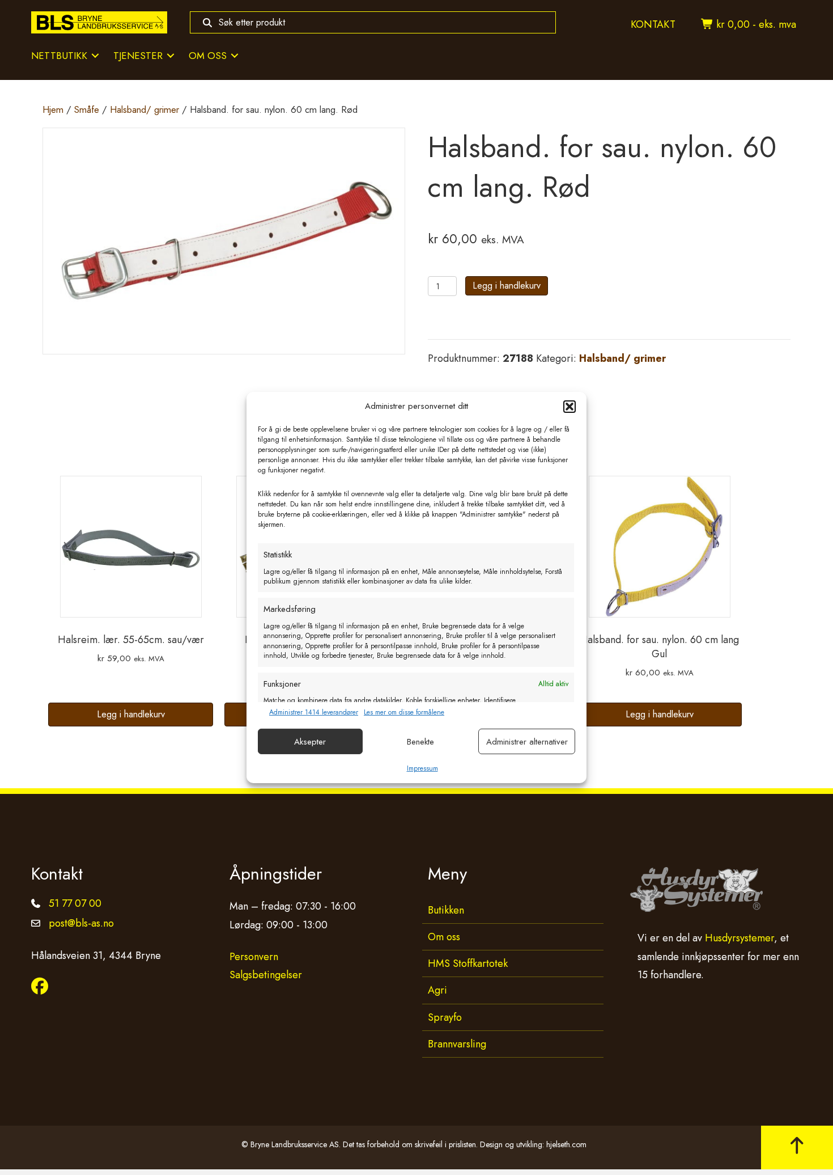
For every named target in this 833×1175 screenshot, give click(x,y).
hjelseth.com (566, 1144)
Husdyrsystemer (739, 938)
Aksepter (310, 742)
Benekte (420, 742)
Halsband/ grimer (144, 109)
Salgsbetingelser (266, 974)
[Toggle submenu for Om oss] (234, 55)
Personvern (254, 956)
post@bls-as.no (81, 923)
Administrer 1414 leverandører (313, 712)
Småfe (86, 109)
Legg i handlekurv (507, 285)
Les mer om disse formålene (404, 712)
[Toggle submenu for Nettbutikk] (95, 55)
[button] (569, 406)
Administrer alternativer (527, 742)
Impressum (422, 768)
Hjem (52, 109)
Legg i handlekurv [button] (131, 714)
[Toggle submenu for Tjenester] (170, 55)
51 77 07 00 (75, 903)
